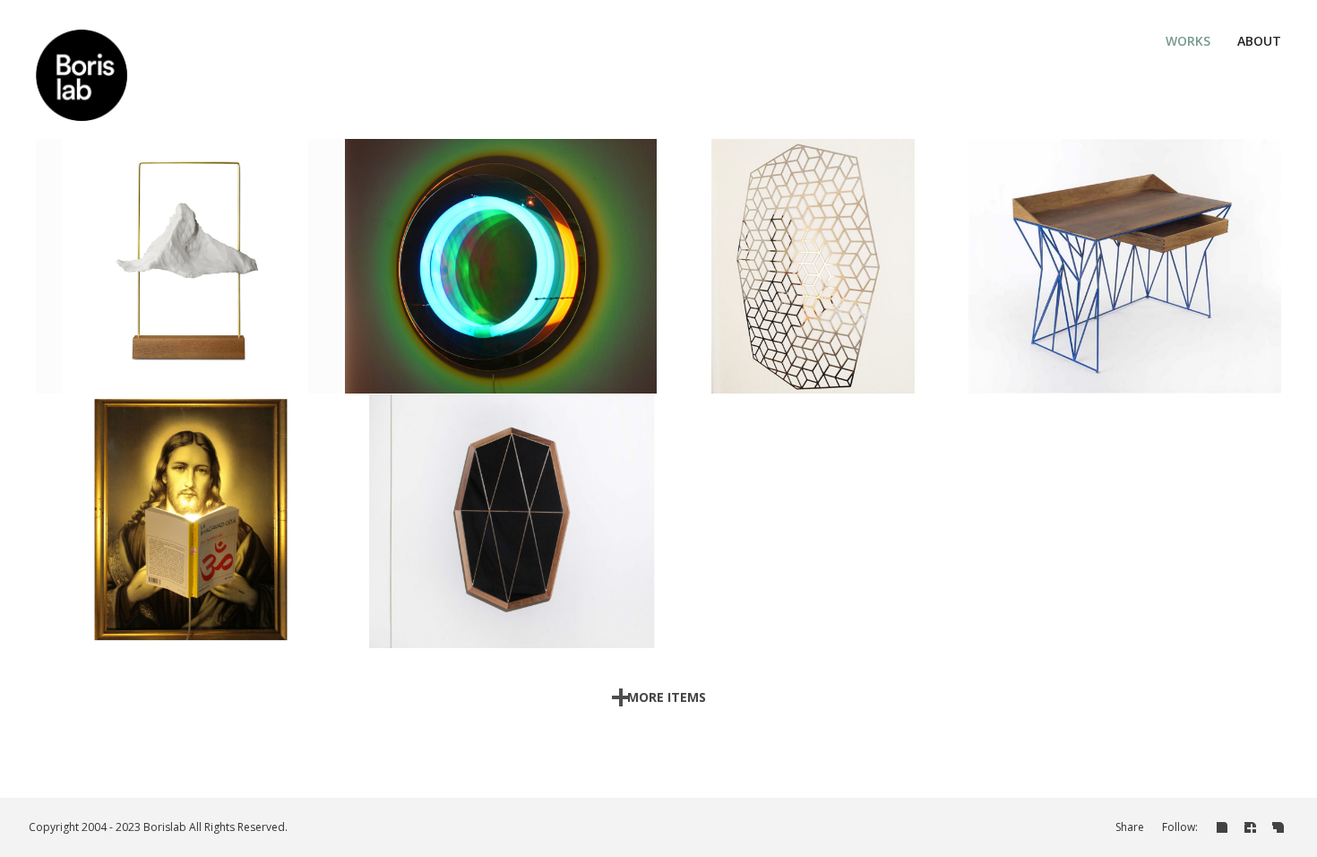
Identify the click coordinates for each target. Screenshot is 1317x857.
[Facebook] (1250, 826)
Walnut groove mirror (501, 510)
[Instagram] (1278, 826)
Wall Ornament (813, 255)
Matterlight (190, 255)
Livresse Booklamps (190, 510)
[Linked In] (1222, 826)
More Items (666, 697)
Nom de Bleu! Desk (1125, 255)
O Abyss (483, 291)
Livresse (168, 546)
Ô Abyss (502, 255)
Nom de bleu (1107, 291)
